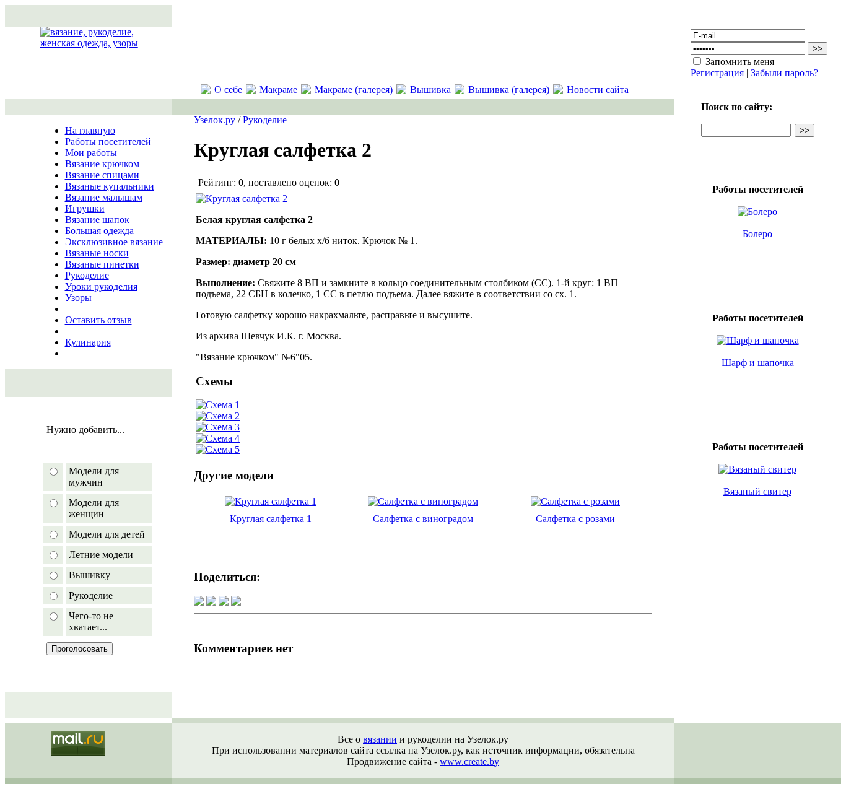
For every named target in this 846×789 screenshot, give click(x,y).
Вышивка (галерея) (508, 89)
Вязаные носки (97, 253)
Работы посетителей (108, 141)
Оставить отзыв (98, 320)
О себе (228, 89)
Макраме (278, 89)
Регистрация (717, 73)
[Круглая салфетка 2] (241, 198)
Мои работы (91, 152)
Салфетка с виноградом (423, 518)
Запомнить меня (739, 61)
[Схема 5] (218, 449)
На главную (90, 130)
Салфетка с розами (575, 518)
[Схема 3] (218, 427)
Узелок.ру (214, 120)
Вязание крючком (102, 164)
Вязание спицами (102, 175)
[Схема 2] (218, 416)
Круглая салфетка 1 (271, 518)
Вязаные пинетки (102, 264)
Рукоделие (87, 275)
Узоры (78, 297)
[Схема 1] (218, 404)
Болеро (757, 234)
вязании (380, 739)
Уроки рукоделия (101, 286)
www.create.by (469, 761)
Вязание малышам (103, 197)
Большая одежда (99, 230)
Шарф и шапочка (758, 362)
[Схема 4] (218, 438)
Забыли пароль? (784, 73)
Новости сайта (598, 89)
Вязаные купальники (109, 186)
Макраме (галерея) (354, 89)
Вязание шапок (97, 219)
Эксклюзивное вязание (114, 242)
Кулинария (88, 342)
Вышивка (430, 89)
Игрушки (85, 208)
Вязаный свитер (757, 491)
